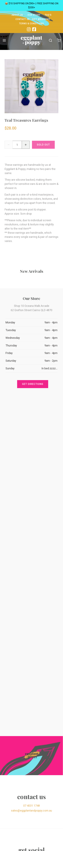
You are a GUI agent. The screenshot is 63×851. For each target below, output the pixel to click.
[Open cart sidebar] (59, 40)
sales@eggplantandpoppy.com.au (31, 810)
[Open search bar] (50, 40)
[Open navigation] (4, 40)
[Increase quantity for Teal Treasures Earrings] (26, 145)
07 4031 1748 (31, 805)
